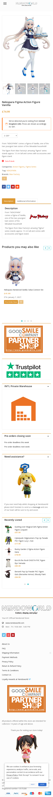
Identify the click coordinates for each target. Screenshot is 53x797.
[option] (26, 46)
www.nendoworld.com (15, 623)
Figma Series (31, 166)
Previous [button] (6, 47)
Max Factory (14, 174)
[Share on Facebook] (4, 187)
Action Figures (19, 166)
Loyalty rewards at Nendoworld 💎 (16, 679)
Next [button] (46, 47)
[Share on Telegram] (8, 187)
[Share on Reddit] (17, 187)
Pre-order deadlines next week (17, 446)
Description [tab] (8, 201)
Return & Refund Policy (11, 666)
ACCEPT (42, 784)
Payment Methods (9, 657)
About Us (6, 644)
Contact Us (6, 675)
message (36, 507)
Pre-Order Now (11, 302)
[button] (49, 93)
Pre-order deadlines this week (16, 442)
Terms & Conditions (10, 670)
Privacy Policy (7, 661)
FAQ (4, 648)
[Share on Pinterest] (13, 187)
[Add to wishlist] (4, 178)
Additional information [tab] (26, 201)
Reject (33, 784)
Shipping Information (10, 653)
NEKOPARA (11, 170)
